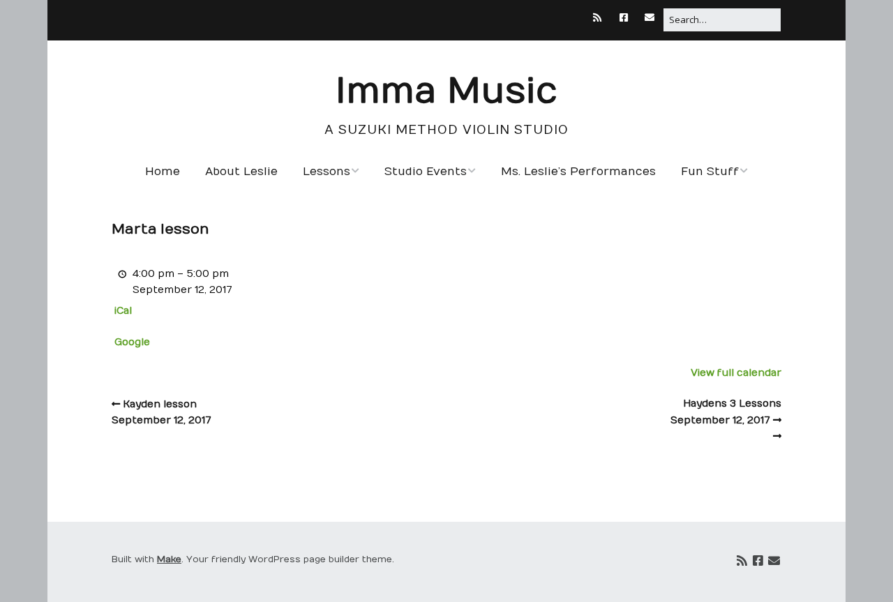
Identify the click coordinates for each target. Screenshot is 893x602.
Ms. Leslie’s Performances (578, 171)
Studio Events (425, 171)
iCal (123, 311)
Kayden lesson (161, 412)
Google (132, 342)
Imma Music (446, 91)
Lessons (326, 171)
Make (169, 559)
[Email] (650, 17)
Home (162, 171)
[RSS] (600, 17)
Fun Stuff (710, 171)
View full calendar (736, 373)
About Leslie (241, 171)
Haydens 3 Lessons (725, 412)
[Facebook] (624, 17)
